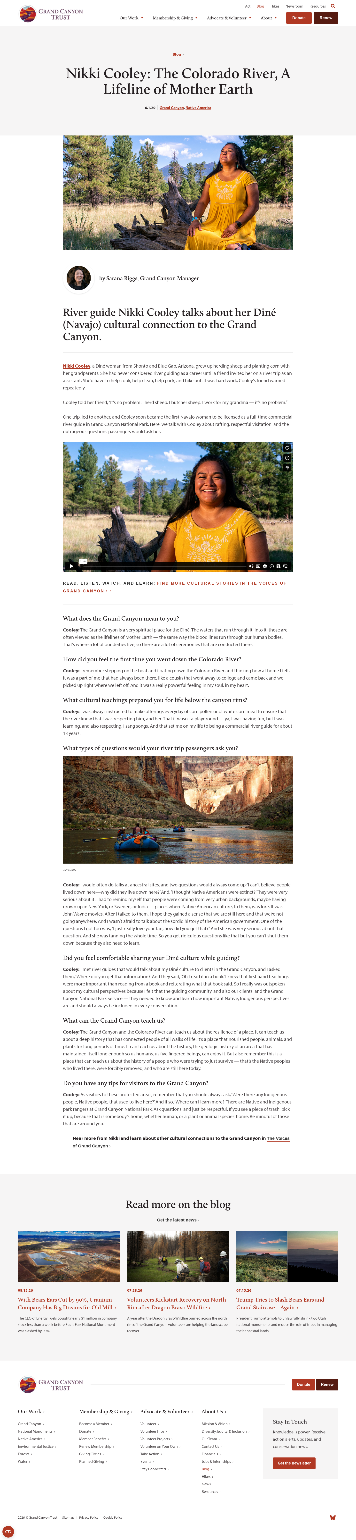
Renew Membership (95, 1446)
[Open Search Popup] (333, 6)
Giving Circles (90, 1453)
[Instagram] (290, 1517)
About (266, 18)
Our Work (129, 18)
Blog (260, 6)
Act (247, 6)
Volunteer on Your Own (159, 1446)
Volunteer (148, 1423)
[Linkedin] (301, 1517)
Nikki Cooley (76, 366)
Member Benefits (92, 1438)
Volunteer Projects (155, 1438)
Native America (198, 107)
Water (22, 1461)
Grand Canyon (172, 107)
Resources (318, 6)
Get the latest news (177, 1220)
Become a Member (94, 1423)
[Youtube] (311, 1517)
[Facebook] (279, 1517)
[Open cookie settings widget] (8, 1532)
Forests (23, 1453)
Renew (326, 18)
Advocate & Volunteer (227, 18)
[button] (49, 268)
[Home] (50, 13)
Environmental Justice (36, 1446)
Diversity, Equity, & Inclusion (224, 1431)
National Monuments (35, 1431)
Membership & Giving (173, 18)
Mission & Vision (215, 1423)
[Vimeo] (322, 1517)
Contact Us (210, 1446)
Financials (210, 1453)
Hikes (275, 6)
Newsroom (294, 6)
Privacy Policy (88, 1517)
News (206, 1483)
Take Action (149, 1453)
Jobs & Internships (216, 1461)
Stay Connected (153, 1468)
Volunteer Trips (152, 1431)
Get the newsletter (294, 1463)
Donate (299, 18)
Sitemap (68, 1517)
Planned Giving (91, 1461)
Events (145, 1461)
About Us (212, 1411)
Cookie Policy (112, 1517)
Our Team (209, 1438)
